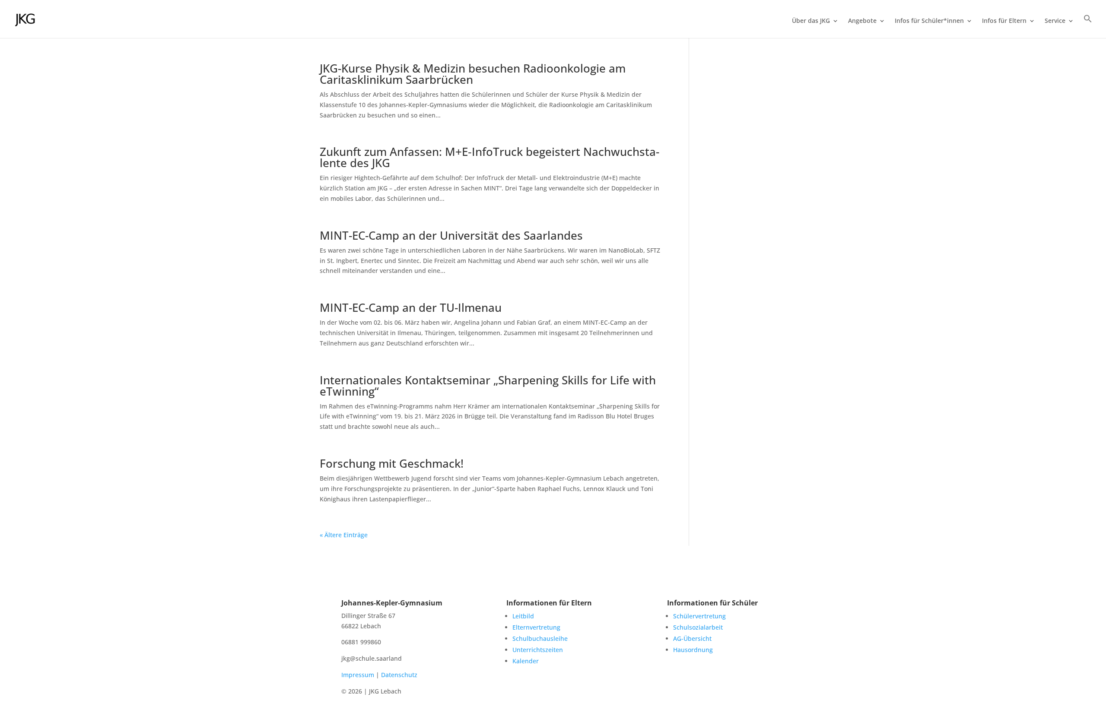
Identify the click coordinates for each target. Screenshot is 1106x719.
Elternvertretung (536, 627)
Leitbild (523, 616)
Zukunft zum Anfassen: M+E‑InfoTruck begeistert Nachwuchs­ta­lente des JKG (489, 157)
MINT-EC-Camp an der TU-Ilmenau (411, 307)
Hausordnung (693, 650)
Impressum (357, 675)
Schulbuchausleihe (540, 638)
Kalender (525, 661)
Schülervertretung (699, 616)
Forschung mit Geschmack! (392, 463)
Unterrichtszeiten (537, 650)
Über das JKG (811, 21)
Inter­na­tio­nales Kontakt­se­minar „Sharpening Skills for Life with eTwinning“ (488, 385)
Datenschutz (399, 675)
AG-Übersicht (692, 638)
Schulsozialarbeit (698, 627)
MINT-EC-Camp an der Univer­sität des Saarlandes (451, 235)
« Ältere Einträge (344, 535)
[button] (1088, 26)
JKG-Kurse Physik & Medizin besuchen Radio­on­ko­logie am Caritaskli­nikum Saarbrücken (473, 73)
